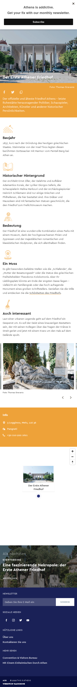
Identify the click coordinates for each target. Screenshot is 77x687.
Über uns (8, 637)
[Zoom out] (72, 456)
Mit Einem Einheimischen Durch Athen (25, 662)
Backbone (19, 683)
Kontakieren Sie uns (14, 642)
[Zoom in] (72, 451)
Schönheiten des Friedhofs (45, 293)
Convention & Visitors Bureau (20, 657)
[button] (4, 93)
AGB (5, 680)
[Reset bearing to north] (72, 462)
